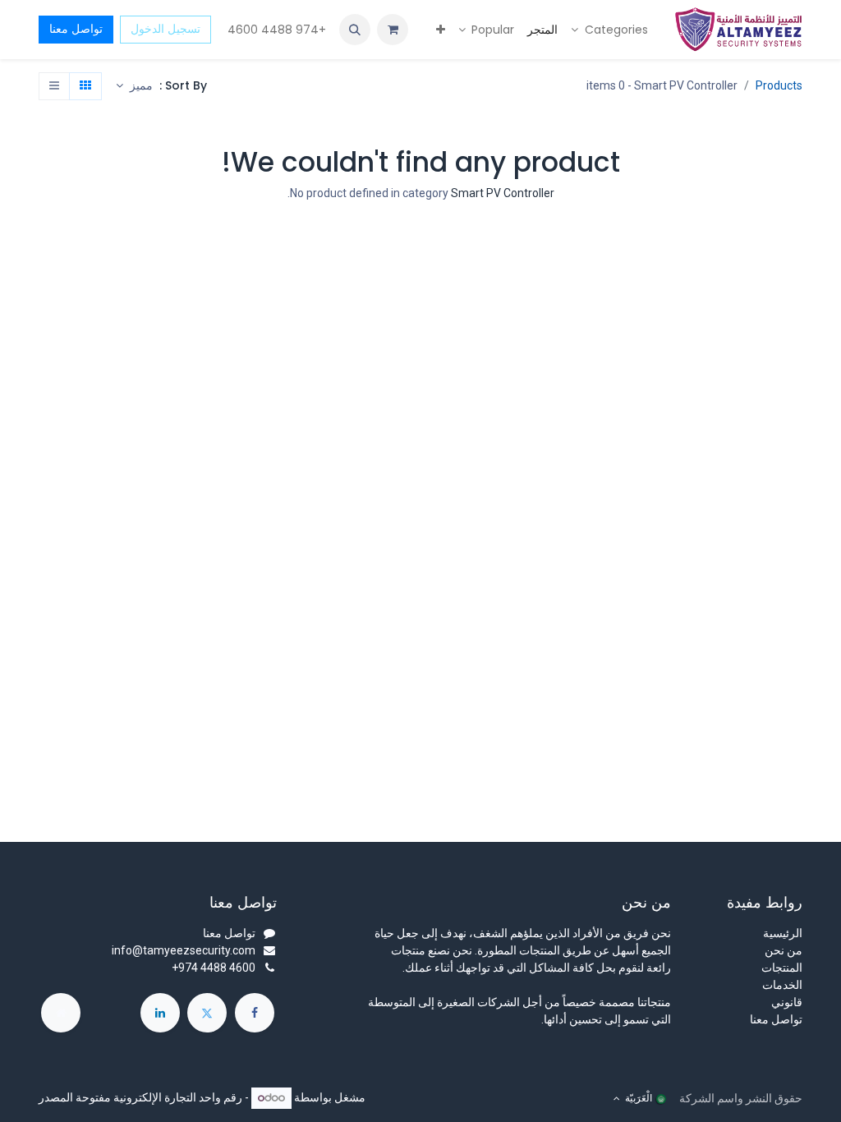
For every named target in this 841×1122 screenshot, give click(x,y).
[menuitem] (609, 30)
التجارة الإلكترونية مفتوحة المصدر (117, 1097)
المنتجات (781, 967)
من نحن (783, 950)
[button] (354, 29)
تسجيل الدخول (165, 29)
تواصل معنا (76, 29)
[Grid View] (85, 86)
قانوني (786, 1002)
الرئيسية (782, 933)
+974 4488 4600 (275, 29)
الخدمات (782, 984)
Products (779, 85)
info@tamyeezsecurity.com (183, 950)
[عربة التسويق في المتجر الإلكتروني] (392, 29)
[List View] (54, 86)
